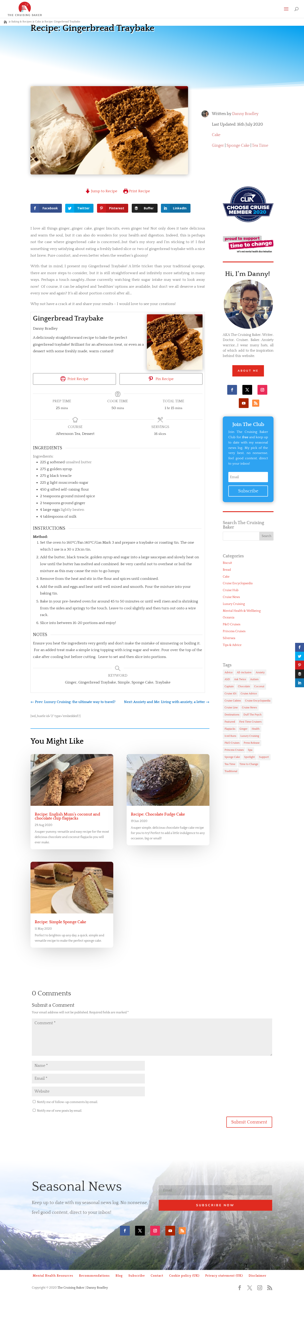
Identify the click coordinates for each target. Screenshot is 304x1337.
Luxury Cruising (234, 604)
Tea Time (260, 145)
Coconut (259, 686)
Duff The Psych (252, 714)
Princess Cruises (234, 631)
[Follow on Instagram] (262, 390)
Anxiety (260, 672)
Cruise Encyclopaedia (238, 583)
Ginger (218, 145)
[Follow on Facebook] (232, 390)
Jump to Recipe (103, 191)
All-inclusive (244, 672)
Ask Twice (240, 679)
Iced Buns (230, 736)
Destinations (232, 714)
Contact (157, 1276)
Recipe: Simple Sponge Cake (60, 922)
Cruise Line (231, 707)
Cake (216, 135)
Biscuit (227, 563)
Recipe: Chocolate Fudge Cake (158, 814)
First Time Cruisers (250, 721)
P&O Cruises (231, 624)
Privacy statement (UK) (224, 1276)
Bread (227, 570)
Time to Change (248, 764)
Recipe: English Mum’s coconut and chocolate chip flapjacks (67, 816)
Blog (119, 1276)
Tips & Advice (232, 645)
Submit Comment (249, 1122)
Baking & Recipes (21, 21)
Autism (254, 679)
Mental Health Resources (53, 1276)
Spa (250, 750)
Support (264, 757)
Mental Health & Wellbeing (242, 611)
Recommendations (94, 1276)
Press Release (251, 742)
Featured (230, 721)
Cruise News (231, 597)
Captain (229, 686)
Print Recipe (139, 191)
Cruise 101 (230, 693)
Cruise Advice (249, 693)
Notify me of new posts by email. (59, 1111)
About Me (248, 370)
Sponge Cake (238, 145)
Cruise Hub (230, 590)
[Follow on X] (247, 390)
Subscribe (136, 1276)
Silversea (229, 638)
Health (255, 728)
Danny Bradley (245, 114)
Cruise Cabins (233, 700)
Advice (229, 672)
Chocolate (244, 686)
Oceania (228, 617)
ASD (227, 679)
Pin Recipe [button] (164, 379)
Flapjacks (230, 728)
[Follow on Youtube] (244, 403)
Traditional (231, 771)
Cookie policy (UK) (184, 1276)
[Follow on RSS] (255, 403)
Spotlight (249, 757)
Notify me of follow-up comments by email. (67, 1102)
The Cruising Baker (70, 1287)
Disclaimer (257, 1276)
